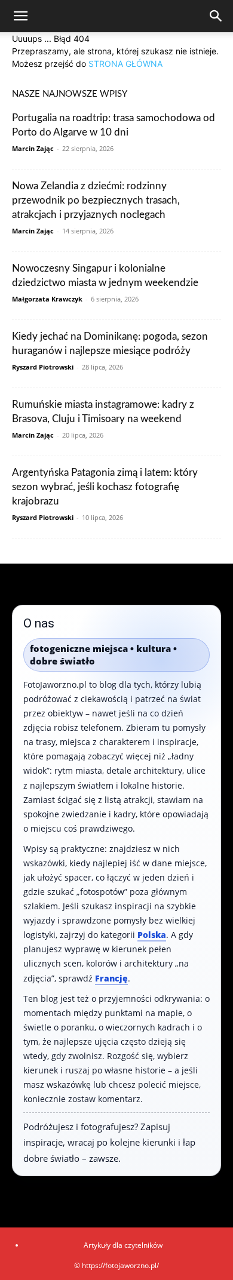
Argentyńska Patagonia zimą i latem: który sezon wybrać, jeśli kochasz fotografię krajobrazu (105, 486)
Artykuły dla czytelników (123, 1245)
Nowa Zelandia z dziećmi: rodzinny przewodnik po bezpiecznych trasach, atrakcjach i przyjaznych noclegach (96, 200)
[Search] (216, 16)
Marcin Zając (33, 148)
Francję (111, 978)
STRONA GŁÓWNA (125, 64)
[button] (20, 16)
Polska (151, 934)
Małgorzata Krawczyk (47, 298)
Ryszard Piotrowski (42, 366)
